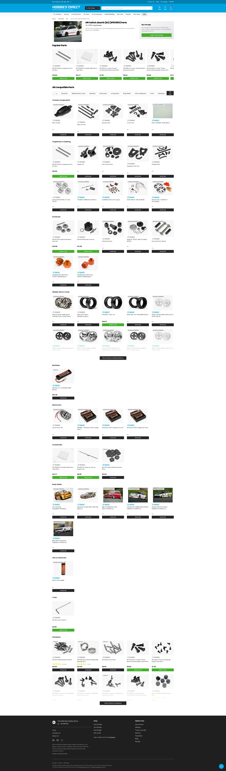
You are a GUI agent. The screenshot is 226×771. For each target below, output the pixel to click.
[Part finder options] (98, 8)
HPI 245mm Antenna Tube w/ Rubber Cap (86, 468)
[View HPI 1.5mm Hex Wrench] (63, 608)
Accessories (115, 93)
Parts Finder (98, 724)
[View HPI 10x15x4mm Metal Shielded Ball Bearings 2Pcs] (88, 647)
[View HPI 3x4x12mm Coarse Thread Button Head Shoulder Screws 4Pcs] (158, 56)
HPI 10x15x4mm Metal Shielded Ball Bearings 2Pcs (87, 660)
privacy (54, 763)
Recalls (137, 741)
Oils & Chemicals (140, 93)
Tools (152, 93)
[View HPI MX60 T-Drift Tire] (113, 302)
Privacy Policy (84, 767)
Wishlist (171, 2)
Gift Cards (97, 733)
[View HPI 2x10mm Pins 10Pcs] (113, 647)
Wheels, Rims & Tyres (78, 93)
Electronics (103, 93)
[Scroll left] (54, 93)
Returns (138, 733)
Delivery (138, 727)
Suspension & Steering (61, 142)
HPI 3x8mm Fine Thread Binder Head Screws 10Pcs (161, 660)
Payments (138, 736)
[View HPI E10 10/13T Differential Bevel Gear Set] (63, 227)
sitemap (66, 763)
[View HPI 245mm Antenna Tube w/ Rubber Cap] (88, 455)
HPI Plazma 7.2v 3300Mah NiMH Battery (61, 389)
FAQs (54, 730)
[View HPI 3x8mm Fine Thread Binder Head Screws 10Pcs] (163, 647)
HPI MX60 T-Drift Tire (108, 315)
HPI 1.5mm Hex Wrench (59, 620)
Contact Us (151, 2)
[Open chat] (221, 766)
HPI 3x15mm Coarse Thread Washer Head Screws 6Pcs (134, 69)
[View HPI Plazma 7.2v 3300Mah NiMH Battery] (63, 376)
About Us (55, 736)
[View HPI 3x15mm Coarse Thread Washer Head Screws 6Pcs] (134, 56)
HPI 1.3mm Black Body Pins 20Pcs (62, 660)
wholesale (112, 737)
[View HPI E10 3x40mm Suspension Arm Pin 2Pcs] (63, 56)
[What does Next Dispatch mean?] (70, 1)
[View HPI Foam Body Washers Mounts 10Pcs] (113, 455)
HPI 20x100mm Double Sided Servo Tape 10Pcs (86, 69)
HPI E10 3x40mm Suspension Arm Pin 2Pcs (62, 69)
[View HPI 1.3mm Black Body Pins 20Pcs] (63, 647)
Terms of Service (96, 767)
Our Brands (98, 727)
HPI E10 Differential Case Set (85, 239)
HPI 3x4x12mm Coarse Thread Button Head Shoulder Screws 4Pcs (157, 69)
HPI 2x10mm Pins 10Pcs (109, 660)
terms (60, 763)
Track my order (140, 730)
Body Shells (127, 93)
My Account (139, 724)
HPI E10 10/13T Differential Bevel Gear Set (61, 240)
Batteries (92, 93)
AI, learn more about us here (59, 753)
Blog (157, 2)
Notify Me (63, 135)
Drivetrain (64, 93)
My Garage (164, 2)
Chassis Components (61, 100)
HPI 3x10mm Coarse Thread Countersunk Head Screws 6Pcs (109, 69)
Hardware (161, 93)
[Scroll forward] (171, 64)
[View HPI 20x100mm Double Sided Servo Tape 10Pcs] (87, 56)
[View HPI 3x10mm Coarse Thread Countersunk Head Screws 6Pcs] (111, 56)
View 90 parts (97, 25)
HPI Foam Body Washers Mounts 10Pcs (112, 468)
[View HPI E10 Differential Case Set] (88, 227)
